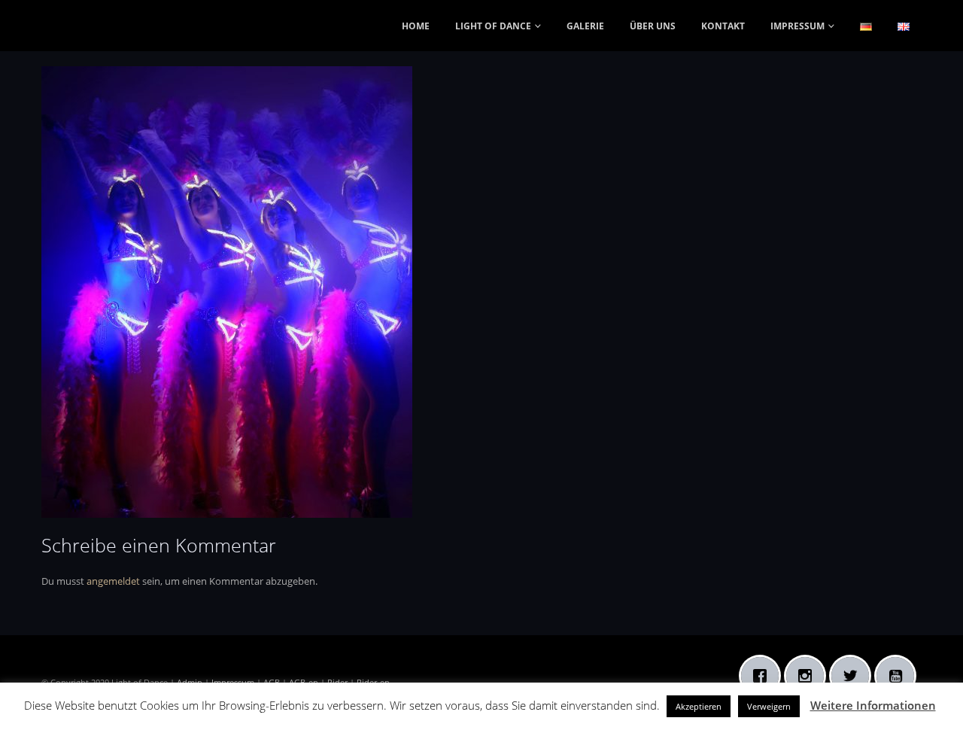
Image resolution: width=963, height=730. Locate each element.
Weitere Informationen (873, 705)
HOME (416, 26)
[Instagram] (808, 676)
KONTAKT (723, 26)
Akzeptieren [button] (698, 706)
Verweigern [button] (769, 706)
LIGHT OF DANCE (493, 26)
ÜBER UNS (653, 26)
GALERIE (585, 26)
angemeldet (113, 581)
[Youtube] (899, 676)
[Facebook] (763, 676)
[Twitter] (853, 676)
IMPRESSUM (797, 26)
